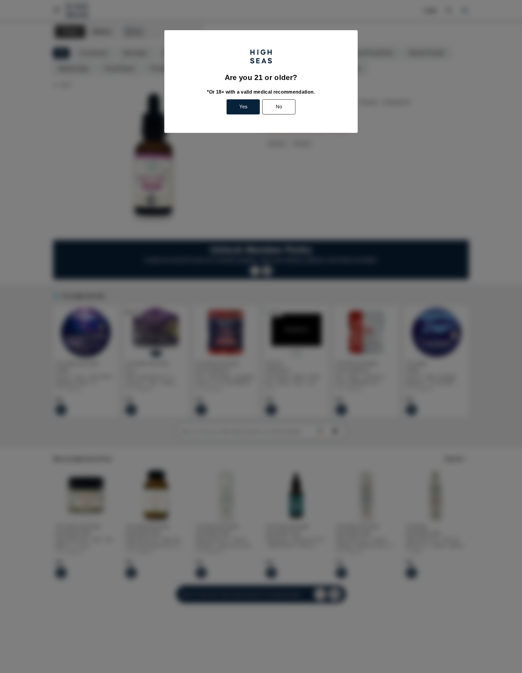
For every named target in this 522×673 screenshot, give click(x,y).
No (279, 106)
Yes (243, 106)
